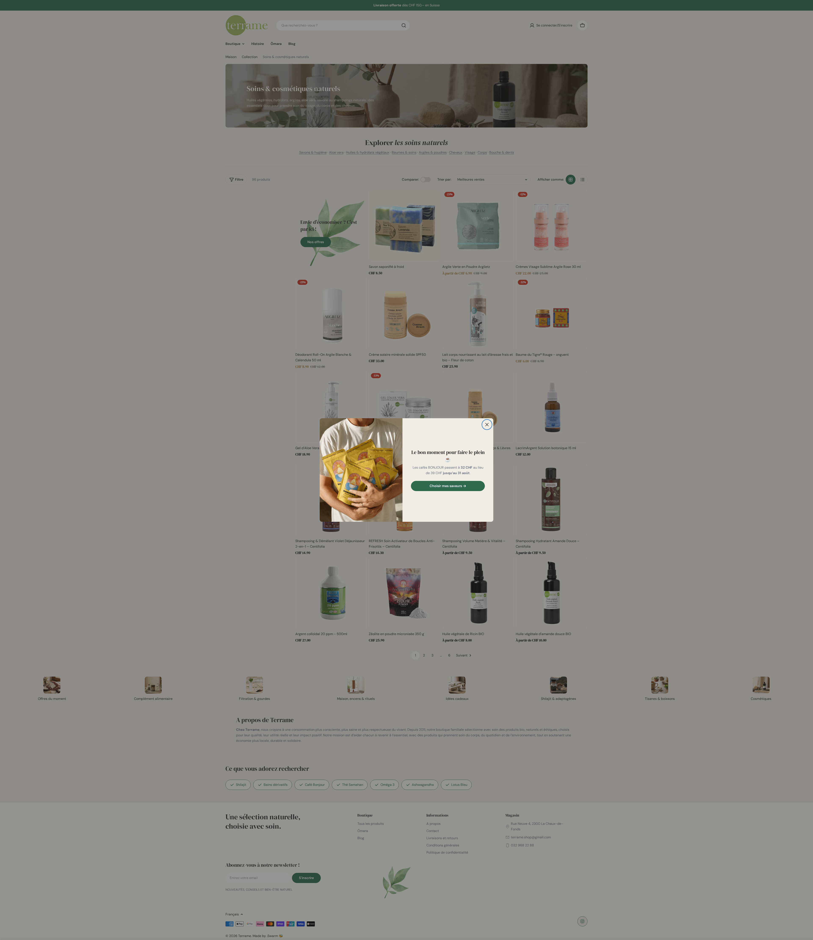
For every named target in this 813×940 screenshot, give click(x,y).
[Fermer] (487, 424)
